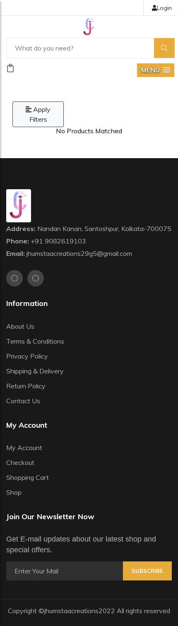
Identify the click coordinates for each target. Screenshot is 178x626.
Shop (14, 492)
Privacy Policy (27, 356)
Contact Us (23, 401)
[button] (155, 70)
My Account (24, 447)
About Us (20, 326)
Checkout (20, 462)
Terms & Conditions (35, 341)
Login (164, 8)
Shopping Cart (27, 477)
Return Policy (26, 386)
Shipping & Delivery (35, 371)
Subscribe (147, 571)
